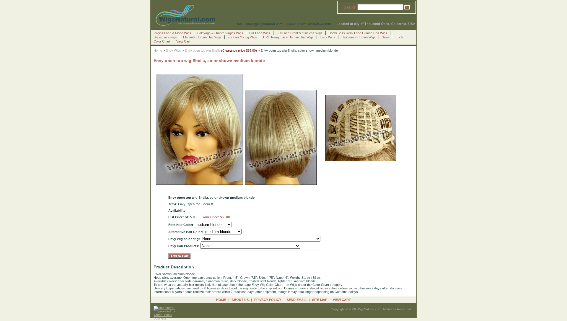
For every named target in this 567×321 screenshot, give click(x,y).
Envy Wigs (327, 37)
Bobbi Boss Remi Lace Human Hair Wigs (358, 33)
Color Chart (162, 41)
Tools (400, 37)
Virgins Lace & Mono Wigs (172, 33)
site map (319, 300)
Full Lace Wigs (259, 33)
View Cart (183, 41)
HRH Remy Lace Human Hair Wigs (288, 37)
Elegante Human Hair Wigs (202, 37)
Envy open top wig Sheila (221, 50)
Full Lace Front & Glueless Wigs (299, 33)
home (221, 300)
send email (297, 300)
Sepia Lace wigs (165, 37)
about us (240, 300)
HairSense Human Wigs (358, 37)
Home (158, 50)
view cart (342, 300)
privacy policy (267, 300)
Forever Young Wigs (242, 37)
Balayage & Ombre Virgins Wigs (220, 33)
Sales (386, 37)
